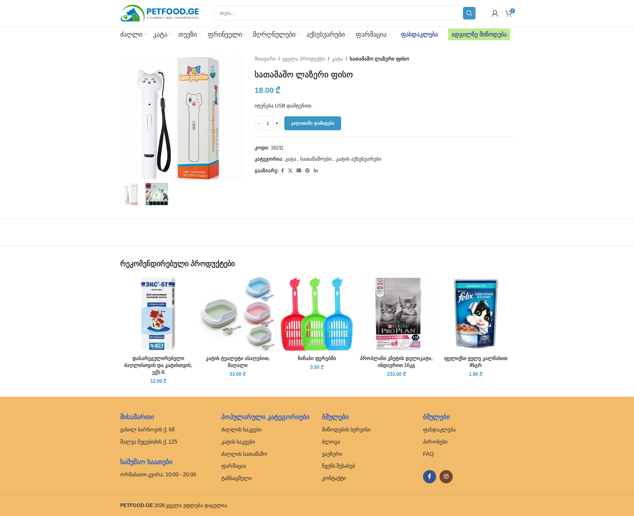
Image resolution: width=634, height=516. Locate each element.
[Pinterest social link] (307, 170)
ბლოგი (331, 442)
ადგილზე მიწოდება (479, 34)
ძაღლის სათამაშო (244, 454)
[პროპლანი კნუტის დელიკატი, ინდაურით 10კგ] (396, 314)
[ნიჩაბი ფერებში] (317, 314)
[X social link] (290, 170)
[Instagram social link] (446, 476)
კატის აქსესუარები (358, 159)
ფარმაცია (233, 466)
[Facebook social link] (282, 170)
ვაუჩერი (332, 454)
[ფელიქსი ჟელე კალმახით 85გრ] (476, 314)
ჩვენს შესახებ (338, 466)
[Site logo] (159, 13)
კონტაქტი (334, 478)
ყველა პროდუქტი (303, 58)
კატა (337, 58)
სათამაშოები (316, 159)
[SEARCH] (469, 13)
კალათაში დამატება (313, 123)
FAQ (428, 454)
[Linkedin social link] (316, 170)
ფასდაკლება (419, 34)
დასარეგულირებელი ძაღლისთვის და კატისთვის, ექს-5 (158, 365)
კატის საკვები (238, 442)
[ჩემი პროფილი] (495, 13)
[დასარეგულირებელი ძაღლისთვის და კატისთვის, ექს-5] (158, 314)
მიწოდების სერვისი (346, 429)
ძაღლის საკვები (241, 429)
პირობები (435, 442)
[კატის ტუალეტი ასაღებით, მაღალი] (237, 314)
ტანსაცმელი (236, 478)
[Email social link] (299, 170)
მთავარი (265, 58)
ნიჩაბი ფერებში (317, 358)
